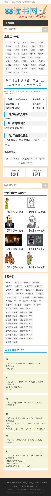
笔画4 (40, 54)
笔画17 (25, 65)
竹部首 (32, 54)
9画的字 (9, 286)
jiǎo (7, 91)
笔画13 (33, 61)
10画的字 (18, 286)
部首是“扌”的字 (11, 320)
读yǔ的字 (37, 305)
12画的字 (38, 286)
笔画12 (25, 61)
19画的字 (29, 294)
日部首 (41, 46)
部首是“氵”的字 (26, 323)
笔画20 (8, 69)
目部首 (16, 54)
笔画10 (8, 61)
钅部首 (16, 72)
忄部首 (24, 46)
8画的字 (36, 282)
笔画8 (30, 57)
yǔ (19, 43)
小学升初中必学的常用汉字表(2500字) (18, 483)
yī (14, 43)
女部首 (8, 46)
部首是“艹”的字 (11, 335)
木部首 (16, 50)
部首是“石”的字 (11, 331)
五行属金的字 (36, 301)
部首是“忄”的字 (26, 316)
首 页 (6, 2)
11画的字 (28, 286)
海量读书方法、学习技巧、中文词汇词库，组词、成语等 (25, 493)
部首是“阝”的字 (11, 342)
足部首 (41, 69)
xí (10, 43)
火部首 (32, 50)
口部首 (33, 43)
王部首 (41, 50)
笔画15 (8, 65)
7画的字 (27, 282)
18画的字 (19, 294)
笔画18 (33, 65)
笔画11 (16, 61)
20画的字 (39, 294)
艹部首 (16, 69)
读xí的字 (18, 305)
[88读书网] (25, 12)
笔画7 (23, 57)
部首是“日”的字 (25, 163)
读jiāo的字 (39, 159)
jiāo (13, 91)
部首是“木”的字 (11, 323)
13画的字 (9, 290)
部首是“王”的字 (26, 327)
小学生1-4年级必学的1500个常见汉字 (22, 2)
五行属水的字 (37, 297)
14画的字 (19, 290)
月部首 (8, 50)
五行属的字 (27, 159)
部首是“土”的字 (11, 312)
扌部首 (32, 46)
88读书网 (41, 490)
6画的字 (18, 282)
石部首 (24, 54)
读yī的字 (27, 305)
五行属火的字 (11, 301)
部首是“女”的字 (26, 312)
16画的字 (39, 290)
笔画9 (37, 57)
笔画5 (8, 57)
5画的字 (9, 282)
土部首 (42, 43)
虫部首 (24, 69)
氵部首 (24, 50)
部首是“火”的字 (11, 327)
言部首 (33, 69)
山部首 (16, 46)
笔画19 (42, 65)
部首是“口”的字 (26, 309)
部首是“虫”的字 (26, 335)
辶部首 (8, 72)
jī (6, 43)
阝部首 (24, 72)
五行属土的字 (11, 297)
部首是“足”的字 (11, 338)
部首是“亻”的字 (11, 309)
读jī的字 (9, 305)
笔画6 (15, 57)
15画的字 (29, 290)
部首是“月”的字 (26, 320)
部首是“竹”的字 (26, 331)
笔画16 (17, 65)
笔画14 (42, 61)
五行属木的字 (24, 297)
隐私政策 (33, 486)
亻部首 (25, 43)
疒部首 (8, 54)
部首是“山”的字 (11, 316)
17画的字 (15, 159)
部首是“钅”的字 (26, 338)
